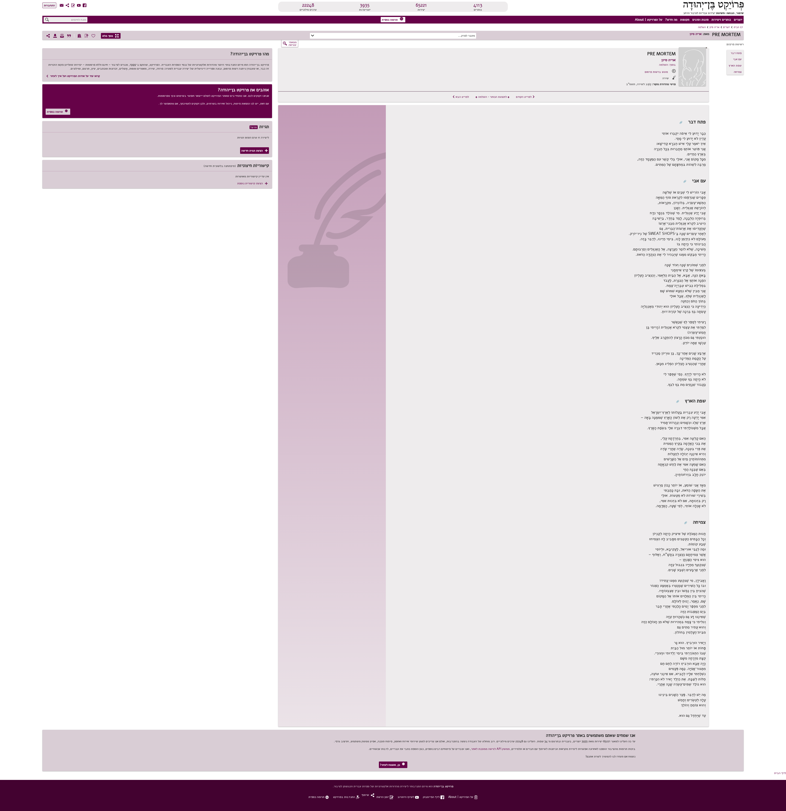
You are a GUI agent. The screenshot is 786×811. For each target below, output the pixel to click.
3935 (364, 5)
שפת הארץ (735, 65)
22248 (308, 5)
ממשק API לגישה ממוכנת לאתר (490, 749)
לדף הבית (780, 773)
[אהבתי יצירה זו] (93, 35)
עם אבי (737, 59)
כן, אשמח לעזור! (392, 765)
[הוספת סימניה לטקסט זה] (86, 35)
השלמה (702, 27)
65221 (421, 5)
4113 (477, 5)
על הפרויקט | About (648, 19)
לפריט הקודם (525, 97)
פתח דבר (736, 53)
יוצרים (738, 19)
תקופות (684, 19)
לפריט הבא (460, 97)
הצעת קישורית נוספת (252, 183)
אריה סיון (714, 27)
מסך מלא (110, 36)
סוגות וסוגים (700, 19)
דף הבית (738, 27)
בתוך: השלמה (667, 65)
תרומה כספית (392, 19)
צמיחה (738, 72)
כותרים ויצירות (721, 19)
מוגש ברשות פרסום (656, 72)
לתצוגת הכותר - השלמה (492, 97)
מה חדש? (671, 19)
